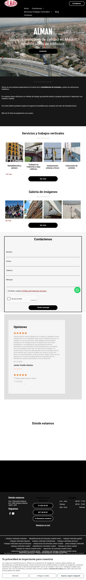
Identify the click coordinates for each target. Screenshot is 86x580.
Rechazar (15, 576)
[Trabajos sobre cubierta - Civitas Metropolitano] (72, 209)
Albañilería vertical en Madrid (30, 552)
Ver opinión (18, 369)
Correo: (8, 261)
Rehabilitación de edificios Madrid (54, 552)
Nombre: (9, 252)
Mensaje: (9, 280)
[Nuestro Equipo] (14, 209)
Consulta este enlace (56, 569)
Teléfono (9, 270)
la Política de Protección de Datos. (34, 291)
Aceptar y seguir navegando (70, 576)
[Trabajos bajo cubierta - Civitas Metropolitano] (53, 209)
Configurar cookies (43, 576)
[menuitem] (26, 8)
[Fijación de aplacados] (33, 209)
